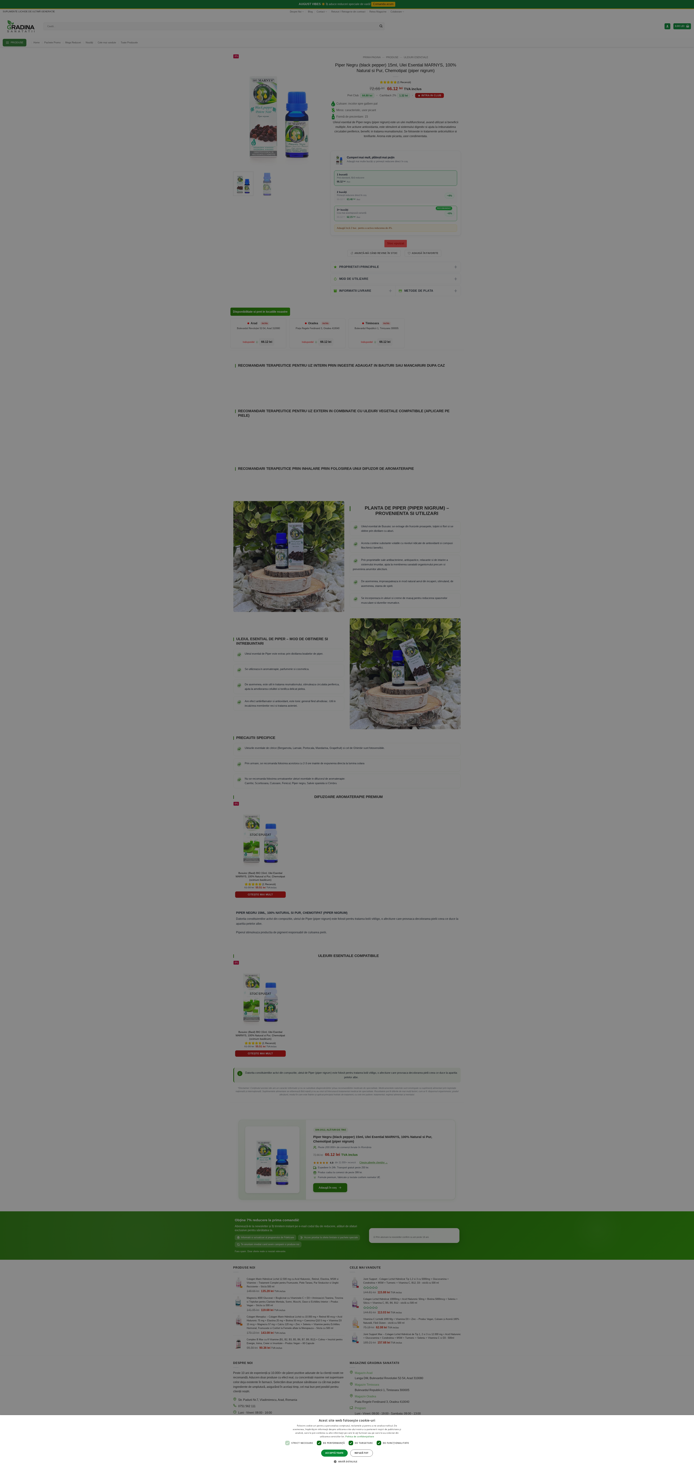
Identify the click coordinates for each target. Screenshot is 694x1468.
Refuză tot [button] (362, 1452)
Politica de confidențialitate (359, 1436)
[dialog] (347, 1441)
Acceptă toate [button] (334, 1452)
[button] (347, 1461)
